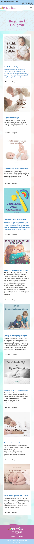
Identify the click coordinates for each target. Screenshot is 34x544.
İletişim (21, 536)
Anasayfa (14, 536)
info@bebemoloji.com (10, 2)
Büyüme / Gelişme (11, 82)
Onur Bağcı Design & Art (19, 543)
